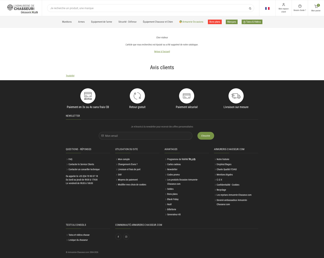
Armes (81, 21)
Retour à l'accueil (162, 51)
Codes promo (173, 174)
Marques (231, 21)
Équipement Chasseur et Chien (158, 21)
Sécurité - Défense (127, 21)
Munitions (67, 21)
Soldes (170, 189)
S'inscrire (205, 135)
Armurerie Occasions (192, 21)
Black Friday (173, 199)
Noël (169, 204)
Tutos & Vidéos (253, 21)
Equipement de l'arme (101, 21)
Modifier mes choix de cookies (132, 184)
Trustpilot (70, 75)
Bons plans (214, 21)
